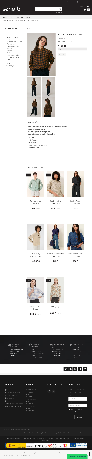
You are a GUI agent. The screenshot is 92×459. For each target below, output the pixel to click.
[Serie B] (13, 8)
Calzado (9, 39)
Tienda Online (46, 2)
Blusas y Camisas (13, 37)
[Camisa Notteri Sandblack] (55, 184)
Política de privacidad (76, 411)
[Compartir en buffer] (75, 369)
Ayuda (57, 433)
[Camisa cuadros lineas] (35, 290)
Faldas (9, 59)
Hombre (13, 17)
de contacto (15, 406)
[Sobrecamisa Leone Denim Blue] (75, 237)
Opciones (84, 454)
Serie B (38, 2)
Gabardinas (11, 44)
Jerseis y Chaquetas (14, 46)
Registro (72, 2)
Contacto (61, 2)
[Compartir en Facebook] (80, 369)
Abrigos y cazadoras (14, 55)
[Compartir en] (60, 54)
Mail (69, 395)
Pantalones (11, 53)
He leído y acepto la (76, 410)
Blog (54, 2)
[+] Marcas (59, 12)
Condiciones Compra (66, 433)
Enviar (79, 417)
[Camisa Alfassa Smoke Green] (75, 184)
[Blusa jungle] (55, 290)
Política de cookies (49, 433)
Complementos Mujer (14, 42)
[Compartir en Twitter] (85, 369)
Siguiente (28, 28)
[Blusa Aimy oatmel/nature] (35, 237)
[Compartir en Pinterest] (66, 369)
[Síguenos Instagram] (54, 391)
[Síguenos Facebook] (49, 391)
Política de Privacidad (28, 433)
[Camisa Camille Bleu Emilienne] (55, 237)
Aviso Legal (39, 433)
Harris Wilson (63, 39)
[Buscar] (60, 9)
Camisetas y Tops (13, 57)
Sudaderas (10, 48)
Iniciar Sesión (83, 2)
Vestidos (9, 51)
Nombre (70, 402)
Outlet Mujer (24, 17)
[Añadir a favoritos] (64, 54)
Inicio (32, 2)
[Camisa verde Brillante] (35, 184)
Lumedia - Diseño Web (80, 433)
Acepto (73, 454)
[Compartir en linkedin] (70, 369)
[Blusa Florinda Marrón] (41, 54)
